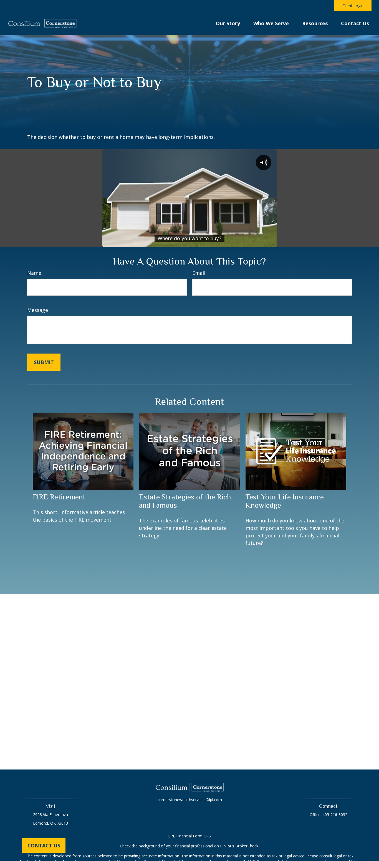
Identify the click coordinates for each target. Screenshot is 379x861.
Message (37, 310)
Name (34, 273)
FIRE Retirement (59, 497)
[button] (227, 23)
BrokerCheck (246, 846)
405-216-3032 (334, 814)
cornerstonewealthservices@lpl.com (189, 799)
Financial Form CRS (193, 836)
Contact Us (43, 845)
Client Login (352, 5)
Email (198, 273)
